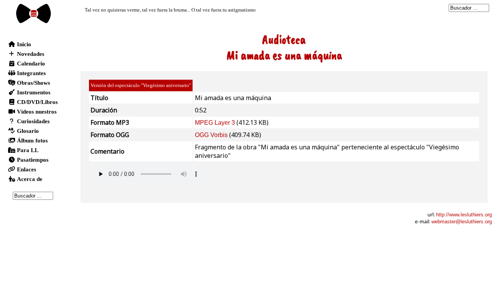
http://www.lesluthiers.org (464, 215)
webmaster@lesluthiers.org (461, 221)
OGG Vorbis (211, 135)
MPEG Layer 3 (215, 122)
